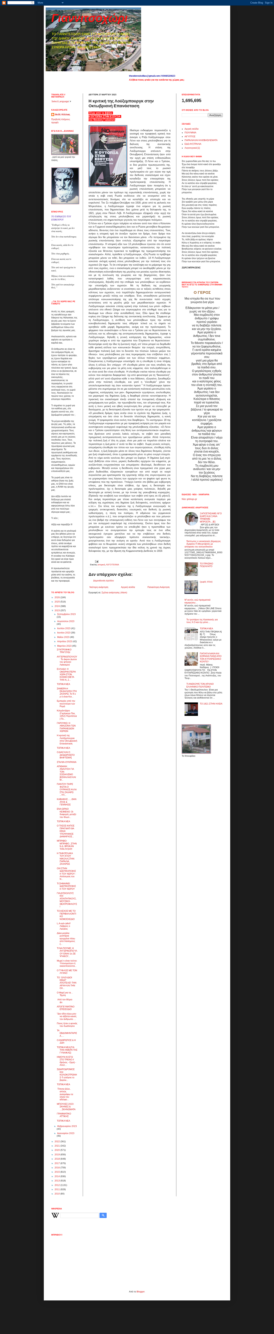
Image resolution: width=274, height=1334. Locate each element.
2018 (57, 1159)
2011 (57, 1189)
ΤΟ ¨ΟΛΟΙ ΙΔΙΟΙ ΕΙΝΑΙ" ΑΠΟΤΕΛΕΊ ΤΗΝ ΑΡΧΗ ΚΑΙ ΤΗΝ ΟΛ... (66, 983)
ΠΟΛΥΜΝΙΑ (190, 132)
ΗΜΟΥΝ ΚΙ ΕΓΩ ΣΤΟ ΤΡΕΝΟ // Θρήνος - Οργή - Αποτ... (66, 1061)
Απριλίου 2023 (65, 641)
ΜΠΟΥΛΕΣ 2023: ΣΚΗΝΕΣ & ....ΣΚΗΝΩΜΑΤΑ (66, 1107)
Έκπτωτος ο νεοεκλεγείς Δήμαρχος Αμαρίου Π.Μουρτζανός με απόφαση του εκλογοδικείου (203, 544)
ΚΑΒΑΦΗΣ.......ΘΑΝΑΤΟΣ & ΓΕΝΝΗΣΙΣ (66, 802)
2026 (57, 597)
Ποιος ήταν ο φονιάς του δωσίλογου (67, 1024)
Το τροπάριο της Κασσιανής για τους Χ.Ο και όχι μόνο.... (202, 621)
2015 (57, 1172)
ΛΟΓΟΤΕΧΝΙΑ (112, 564)
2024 (57, 606)
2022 (57, 1141)
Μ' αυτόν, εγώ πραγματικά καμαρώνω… (197, 601)
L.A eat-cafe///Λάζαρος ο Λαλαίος (63, 926)
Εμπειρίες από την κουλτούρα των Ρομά (66, 704)
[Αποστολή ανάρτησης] (96, 561)
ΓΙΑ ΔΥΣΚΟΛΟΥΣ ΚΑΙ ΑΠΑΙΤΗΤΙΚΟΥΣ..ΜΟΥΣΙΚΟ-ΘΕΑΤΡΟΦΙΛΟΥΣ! (67, 900)
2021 (57, 1145)
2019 (57, 1154)
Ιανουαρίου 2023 (65, 1133)
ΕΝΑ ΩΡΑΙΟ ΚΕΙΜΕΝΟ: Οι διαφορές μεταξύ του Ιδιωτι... (66, 813)
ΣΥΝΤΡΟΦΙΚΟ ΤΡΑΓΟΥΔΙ (64, 651)
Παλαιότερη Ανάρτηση (158, 587)
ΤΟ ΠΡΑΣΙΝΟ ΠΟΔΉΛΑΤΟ (206, 565)
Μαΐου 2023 (63, 637)
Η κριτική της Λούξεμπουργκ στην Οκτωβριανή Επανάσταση (67, 739)
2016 (57, 1167)
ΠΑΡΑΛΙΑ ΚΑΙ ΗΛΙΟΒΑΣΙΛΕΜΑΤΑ (201, 140)
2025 (57, 601)
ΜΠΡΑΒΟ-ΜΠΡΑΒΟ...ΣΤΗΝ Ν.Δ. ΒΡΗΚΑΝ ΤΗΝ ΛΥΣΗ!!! (67, 845)
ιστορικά (101, 564)
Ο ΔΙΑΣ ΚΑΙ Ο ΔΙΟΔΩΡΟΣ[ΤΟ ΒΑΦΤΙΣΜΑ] (66, 755)
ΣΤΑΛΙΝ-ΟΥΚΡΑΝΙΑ (66, 762)
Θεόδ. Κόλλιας (62, 114)
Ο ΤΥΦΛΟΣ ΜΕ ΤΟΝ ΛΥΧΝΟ (67, 971)
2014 (57, 1176)
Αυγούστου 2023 (65, 621)
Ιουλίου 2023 (64, 628)
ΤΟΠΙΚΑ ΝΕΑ (63, 684)
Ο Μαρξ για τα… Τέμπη (65, 994)
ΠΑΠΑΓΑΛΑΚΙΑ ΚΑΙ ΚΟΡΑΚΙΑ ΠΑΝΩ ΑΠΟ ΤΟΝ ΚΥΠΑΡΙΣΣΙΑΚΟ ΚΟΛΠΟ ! (210, 657)
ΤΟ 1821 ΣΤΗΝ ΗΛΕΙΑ (211, 703)
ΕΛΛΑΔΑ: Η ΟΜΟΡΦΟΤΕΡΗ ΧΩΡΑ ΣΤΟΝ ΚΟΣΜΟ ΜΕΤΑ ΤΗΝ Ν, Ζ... (66, 674)
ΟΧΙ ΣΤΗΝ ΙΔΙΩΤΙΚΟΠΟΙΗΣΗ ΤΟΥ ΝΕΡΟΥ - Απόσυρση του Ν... (66, 874)
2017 (57, 1163)
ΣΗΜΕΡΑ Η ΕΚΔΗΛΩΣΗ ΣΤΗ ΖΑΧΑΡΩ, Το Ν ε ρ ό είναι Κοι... (67, 692)
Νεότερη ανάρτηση (98, 587)
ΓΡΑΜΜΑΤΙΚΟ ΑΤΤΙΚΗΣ (64, 1115)
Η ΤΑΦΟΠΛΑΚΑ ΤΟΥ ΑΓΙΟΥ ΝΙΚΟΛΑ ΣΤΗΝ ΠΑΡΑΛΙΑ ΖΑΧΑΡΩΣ (65, 858)
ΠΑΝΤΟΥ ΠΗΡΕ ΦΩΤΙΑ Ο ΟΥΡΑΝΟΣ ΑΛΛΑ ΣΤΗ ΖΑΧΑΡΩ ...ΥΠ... (66, 789)
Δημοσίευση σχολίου (103, 580)
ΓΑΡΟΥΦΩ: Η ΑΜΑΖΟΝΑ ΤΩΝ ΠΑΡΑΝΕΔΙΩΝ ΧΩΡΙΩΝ (66, 727)
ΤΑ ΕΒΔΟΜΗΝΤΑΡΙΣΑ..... (67, 1033)
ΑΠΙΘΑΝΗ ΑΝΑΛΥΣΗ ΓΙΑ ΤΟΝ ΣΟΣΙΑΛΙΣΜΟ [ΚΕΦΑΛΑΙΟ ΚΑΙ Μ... (66, 773)
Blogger (140, 1291)
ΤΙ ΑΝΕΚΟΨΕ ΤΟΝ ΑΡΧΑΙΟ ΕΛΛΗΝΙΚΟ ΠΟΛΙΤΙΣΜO (200, 685)
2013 (57, 1180)
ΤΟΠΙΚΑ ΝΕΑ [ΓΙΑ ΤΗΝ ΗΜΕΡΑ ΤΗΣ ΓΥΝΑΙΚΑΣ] (67, 1050)
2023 (57, 610)
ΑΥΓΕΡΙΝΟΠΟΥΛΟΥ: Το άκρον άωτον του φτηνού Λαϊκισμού (67, 660)
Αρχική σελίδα (128, 587)
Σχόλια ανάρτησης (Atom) (114, 592)
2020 (57, 1150)
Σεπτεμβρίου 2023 (66, 614)
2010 (57, 1193)
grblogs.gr (192, 499)
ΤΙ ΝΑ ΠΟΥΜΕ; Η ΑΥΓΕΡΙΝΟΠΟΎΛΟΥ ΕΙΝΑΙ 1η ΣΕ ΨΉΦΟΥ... (67, 952)
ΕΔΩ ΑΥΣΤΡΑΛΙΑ (193, 144)
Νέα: (184, 499)
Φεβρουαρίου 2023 (67, 1126)
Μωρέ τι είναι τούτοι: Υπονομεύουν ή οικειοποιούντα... (67, 963)
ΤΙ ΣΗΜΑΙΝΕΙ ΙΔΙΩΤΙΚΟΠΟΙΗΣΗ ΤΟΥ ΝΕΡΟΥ (66, 886)
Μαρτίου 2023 (64, 646)
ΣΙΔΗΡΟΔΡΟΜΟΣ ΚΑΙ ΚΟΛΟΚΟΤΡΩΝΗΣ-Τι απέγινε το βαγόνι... (67, 1074)
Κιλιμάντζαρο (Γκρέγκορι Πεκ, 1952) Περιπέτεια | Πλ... (67, 714)
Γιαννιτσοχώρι (89, 18)
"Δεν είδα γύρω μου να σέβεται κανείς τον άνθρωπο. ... (67, 1016)
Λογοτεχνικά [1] (192, 148)
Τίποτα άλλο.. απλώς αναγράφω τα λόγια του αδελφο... (65, 1094)
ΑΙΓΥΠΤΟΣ (190, 136)
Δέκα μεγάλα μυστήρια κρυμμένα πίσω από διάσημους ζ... (66, 938)
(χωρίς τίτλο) (206, 581)
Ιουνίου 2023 (64, 632)
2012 (57, 1185)
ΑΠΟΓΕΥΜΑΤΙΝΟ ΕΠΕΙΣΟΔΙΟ (65, 1008)
